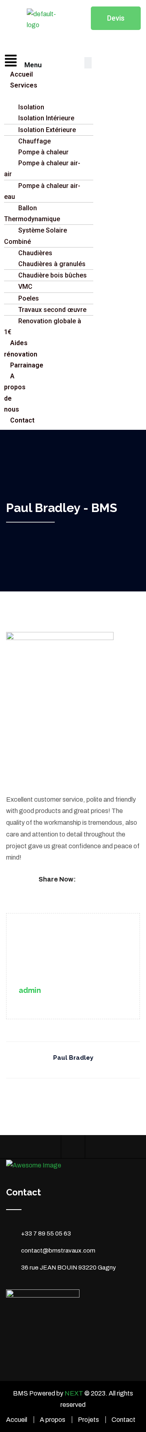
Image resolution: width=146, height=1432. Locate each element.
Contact (123, 1419)
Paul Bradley (73, 1057)
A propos (52, 1419)
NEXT (73, 1393)
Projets (88, 1419)
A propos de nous (15, 392)
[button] (12, 61)
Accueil (16, 1419)
